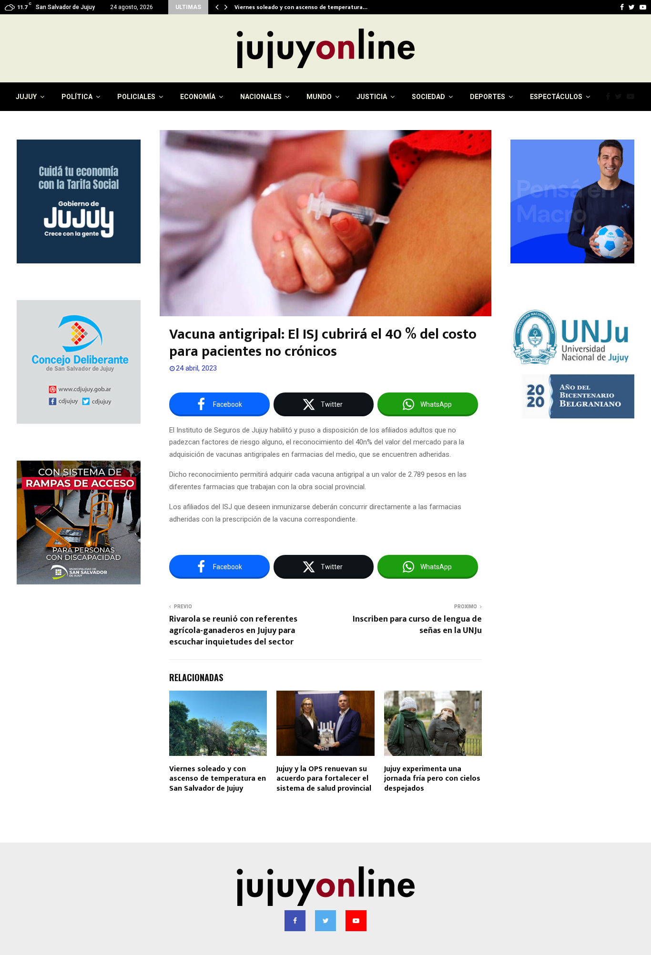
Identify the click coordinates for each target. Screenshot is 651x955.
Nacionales (261, 97)
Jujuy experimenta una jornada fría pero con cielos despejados (432, 779)
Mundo (319, 97)
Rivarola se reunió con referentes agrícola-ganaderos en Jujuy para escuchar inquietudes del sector (233, 630)
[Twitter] (621, 96)
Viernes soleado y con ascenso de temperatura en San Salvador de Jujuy (217, 779)
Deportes (487, 97)
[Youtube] (633, 96)
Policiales (136, 97)
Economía (197, 97)
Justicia (371, 97)
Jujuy (26, 97)
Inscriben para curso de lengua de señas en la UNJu (417, 625)
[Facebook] (610, 96)
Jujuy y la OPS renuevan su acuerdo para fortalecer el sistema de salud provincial (323, 779)
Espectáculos (556, 97)
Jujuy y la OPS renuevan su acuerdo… (283, 7)
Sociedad (428, 97)
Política (76, 97)
